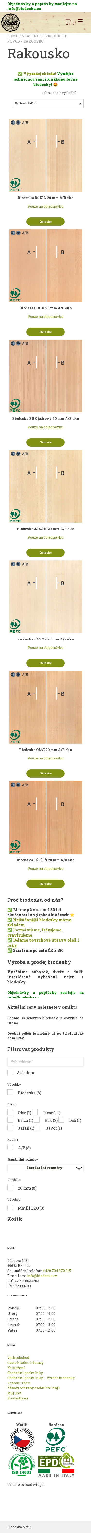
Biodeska (29, 1092)
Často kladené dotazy (25, 1362)
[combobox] (48, 103)
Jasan (26, 1128)
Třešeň (51, 1112)
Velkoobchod (18, 1357)
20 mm (27, 1188)
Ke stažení (16, 1367)
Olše (24, 1112)
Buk (51, 1120)
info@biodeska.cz (42, 1275)
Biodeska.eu (17, 1398)
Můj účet (14, 1393)
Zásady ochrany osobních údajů (33, 1388)
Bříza (25, 1120)
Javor (54, 1128)
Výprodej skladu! (39, 73)
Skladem (25, 1072)
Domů (12, 35)
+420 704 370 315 (57, 1270)
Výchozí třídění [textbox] (25, 103)
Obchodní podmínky (25, 1372)
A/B (24, 1147)
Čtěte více (46, 221)
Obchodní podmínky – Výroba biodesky (41, 1378)
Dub (75, 1120)
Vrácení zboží (19, 1383)
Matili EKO (31, 1208)
